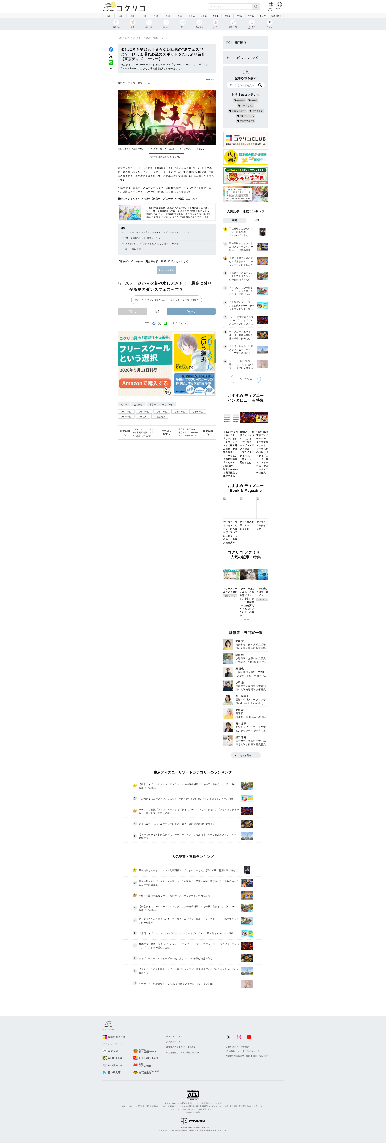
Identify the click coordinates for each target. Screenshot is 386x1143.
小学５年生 (198, 411)
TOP (120, 37)
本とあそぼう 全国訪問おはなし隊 (182, 1052)
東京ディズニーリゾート (157, 37)
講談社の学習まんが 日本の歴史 (181, 1046)
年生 (192, 15)
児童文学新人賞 (247, 120)
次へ (191, 311)
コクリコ (247, 620)
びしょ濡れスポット (135, 248)
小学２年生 (144, 411)
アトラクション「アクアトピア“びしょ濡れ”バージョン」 (154, 243)
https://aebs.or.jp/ (193, 1112)
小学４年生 (180, 411)
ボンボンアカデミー (175, 1036)
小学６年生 (126, 416)
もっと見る (245, 378)
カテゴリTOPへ (166, 432)
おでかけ (138, 404)
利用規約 (245, 1046)
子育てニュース (239, 110)
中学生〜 (143, 416)
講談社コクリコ (230, 596)
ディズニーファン (174, 1041)
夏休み (124, 404)
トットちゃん (247, 105)
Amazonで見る (166, 270)
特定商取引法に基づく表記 (238, 1055)
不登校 (254, 100)
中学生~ (263, 15)
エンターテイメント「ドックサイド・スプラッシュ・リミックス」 (158, 232)
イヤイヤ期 (257, 110)
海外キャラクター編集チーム (134, 82)
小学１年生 (126, 411)
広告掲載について (234, 1051)
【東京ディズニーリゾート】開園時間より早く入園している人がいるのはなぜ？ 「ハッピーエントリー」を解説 (143, 432)
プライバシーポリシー (255, 1051)
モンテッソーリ (247, 115)
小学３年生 (162, 411)
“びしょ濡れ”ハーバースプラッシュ (142, 237)
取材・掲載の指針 (261, 1055)
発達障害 (241, 100)
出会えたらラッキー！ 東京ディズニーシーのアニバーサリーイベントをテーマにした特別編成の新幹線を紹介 (190, 432)
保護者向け (276, 15)
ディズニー (138, 37)
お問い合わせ (232, 1046)
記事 (127, 37)
